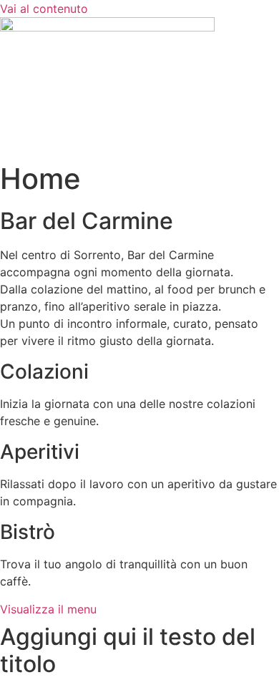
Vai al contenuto (44, 8)
